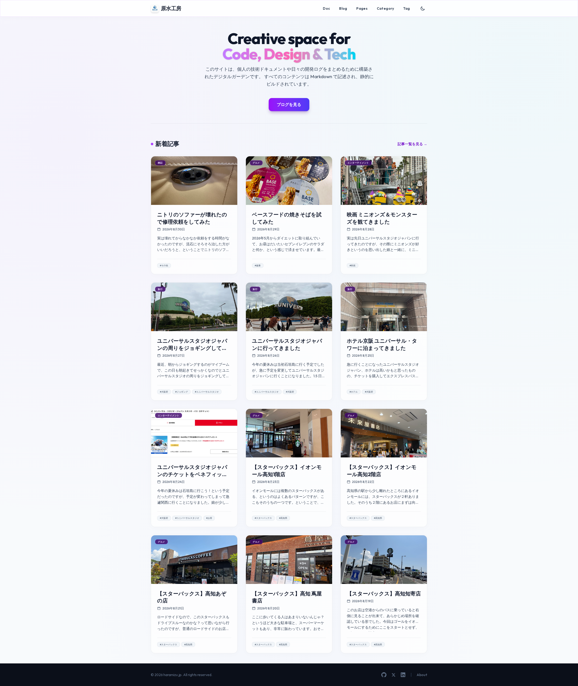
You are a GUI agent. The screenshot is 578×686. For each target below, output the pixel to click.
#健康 (258, 265)
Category (385, 8)
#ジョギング (181, 391)
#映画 (352, 265)
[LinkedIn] (403, 674)
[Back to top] (568, 676)
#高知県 (283, 518)
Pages (362, 8)
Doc (326, 8)
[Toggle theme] (422, 8)
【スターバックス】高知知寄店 (384, 593)
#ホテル (354, 391)
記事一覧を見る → (412, 144)
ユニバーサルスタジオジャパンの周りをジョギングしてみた (192, 347)
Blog (343, 8)
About (422, 674)
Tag (406, 8)
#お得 (209, 518)
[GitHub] (384, 674)
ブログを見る (289, 104)
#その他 (164, 265)
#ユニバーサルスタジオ (207, 391)
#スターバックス (263, 518)
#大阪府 (164, 391)
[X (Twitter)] (394, 675)
